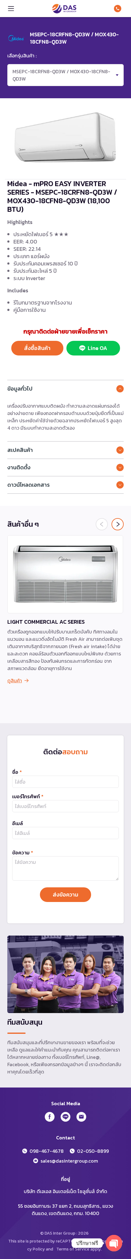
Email (81, 1117)
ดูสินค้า (14, 680)
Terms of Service (72, 1249)
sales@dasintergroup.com (69, 1160)
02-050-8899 (93, 1151)
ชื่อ (17, 772)
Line (65, 1117)
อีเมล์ (17, 823)
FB (50, 1117)
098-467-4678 (119, 8)
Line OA (97, 348)
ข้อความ (22, 852)
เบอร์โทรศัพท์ (28, 796)
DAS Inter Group (64, 8)
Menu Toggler (11, 8)
